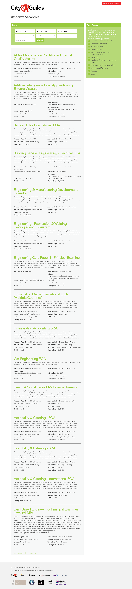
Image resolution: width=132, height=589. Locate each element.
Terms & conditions (34, 567)
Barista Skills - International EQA (37, 125)
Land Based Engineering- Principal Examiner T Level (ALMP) (47, 511)
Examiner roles (96, 49)
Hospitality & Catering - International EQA (44, 479)
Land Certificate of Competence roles (103, 61)
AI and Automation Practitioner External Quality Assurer (43, 57)
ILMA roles (95, 57)
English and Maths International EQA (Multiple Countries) (41, 296)
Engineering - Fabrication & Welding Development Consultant (40, 225)
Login (93, 74)
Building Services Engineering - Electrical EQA (47, 153)
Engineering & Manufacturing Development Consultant (45, 191)
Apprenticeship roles (99, 44)
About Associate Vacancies (111, 3)
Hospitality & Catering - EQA (34, 418)
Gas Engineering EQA (30, 359)
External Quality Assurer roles (102, 41)
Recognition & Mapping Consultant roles (100, 53)
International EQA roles (100, 68)
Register (94, 71)
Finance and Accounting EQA (35, 328)
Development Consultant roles (103, 65)
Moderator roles (97, 46)
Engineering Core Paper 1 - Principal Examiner (47, 257)
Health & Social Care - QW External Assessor (46, 387)
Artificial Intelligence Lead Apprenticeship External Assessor (44, 87)
